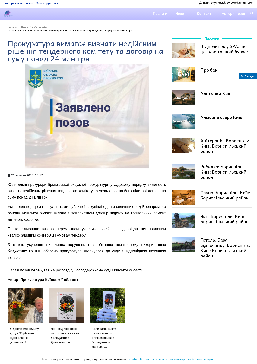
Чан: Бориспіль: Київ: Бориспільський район (224, 218)
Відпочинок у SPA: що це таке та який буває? (224, 48)
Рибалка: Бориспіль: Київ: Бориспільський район (223, 171)
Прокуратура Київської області (49, 279)
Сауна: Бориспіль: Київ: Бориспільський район (225, 195)
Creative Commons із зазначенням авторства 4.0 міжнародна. (171, 358)
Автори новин (14, 3)
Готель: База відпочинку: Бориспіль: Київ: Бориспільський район (225, 247)
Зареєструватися (47, 3)
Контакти (205, 13)
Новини (182, 13)
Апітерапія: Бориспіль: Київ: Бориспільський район (224, 146)
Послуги (160, 13)
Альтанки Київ (215, 93)
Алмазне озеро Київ (221, 117)
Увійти (29, 3)
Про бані (209, 69)
